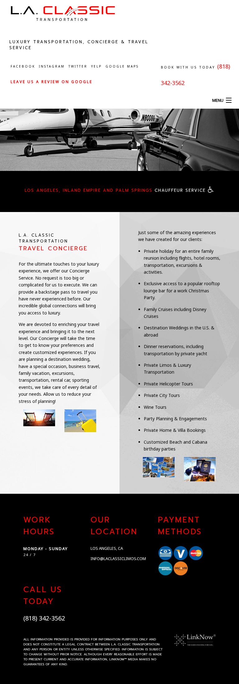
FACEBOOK (23, 66)
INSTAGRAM (52, 66)
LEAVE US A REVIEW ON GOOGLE (51, 81)
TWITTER (77, 66)
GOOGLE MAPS (122, 66)
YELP (96, 66)
